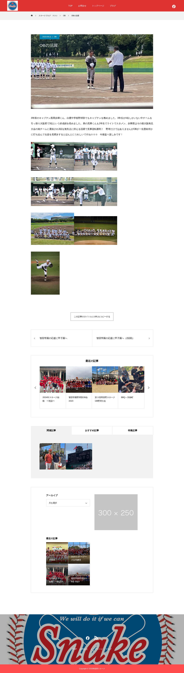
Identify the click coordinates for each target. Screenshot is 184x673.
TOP (70, 6)
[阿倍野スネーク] (12, 6)
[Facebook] (174, 7)
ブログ (113, 6)
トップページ (98, 6)
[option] (53, 387)
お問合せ (82, 6)
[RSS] (96, 639)
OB (55, 37)
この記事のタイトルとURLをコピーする (92, 316)
